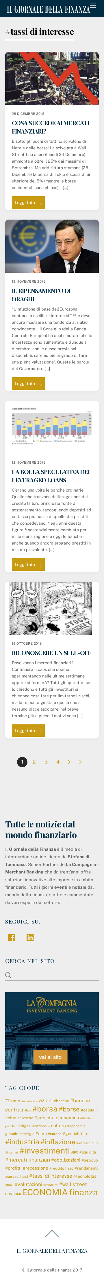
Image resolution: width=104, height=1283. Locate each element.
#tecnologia (84, 1176)
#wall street (73, 1184)
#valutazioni (28, 1184)
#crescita (25, 1118)
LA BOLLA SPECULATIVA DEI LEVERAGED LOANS (51, 475)
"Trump (12, 1100)
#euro (41, 1133)
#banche (61, 1101)
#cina (10, 1117)
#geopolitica (75, 1133)
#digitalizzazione (32, 1126)
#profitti (13, 1168)
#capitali (88, 1110)
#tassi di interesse (50, 1176)
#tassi (24, 1176)
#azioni (44, 1100)
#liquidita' (87, 1152)
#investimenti (44, 1150)
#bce (27, 1110)
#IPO (74, 1152)
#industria (22, 1141)
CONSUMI (13, 1194)
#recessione (35, 1167)
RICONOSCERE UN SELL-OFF (51, 652)
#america (28, 1101)
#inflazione (57, 1142)
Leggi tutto (25, 202)
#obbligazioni (65, 1160)
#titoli (9, 1185)
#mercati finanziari (27, 1160)
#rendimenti (86, 1168)
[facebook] (13, 936)
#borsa (44, 1108)
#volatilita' (50, 1185)
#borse (69, 1109)
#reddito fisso (61, 1168)
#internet (11, 1152)
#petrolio (89, 1160)
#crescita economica (56, 1117)
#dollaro (57, 1125)
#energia (26, 1134)
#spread (11, 1177)
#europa (55, 1134)
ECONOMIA (45, 1192)
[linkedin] (32, 936)
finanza (83, 1192)
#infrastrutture (87, 1143)
